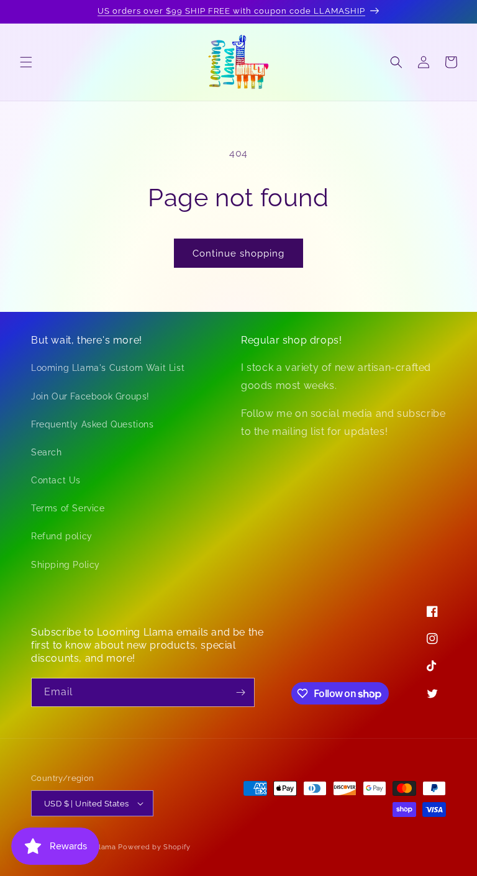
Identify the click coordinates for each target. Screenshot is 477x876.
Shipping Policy (65, 565)
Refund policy (62, 536)
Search (46, 452)
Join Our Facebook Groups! (90, 396)
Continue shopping (238, 253)
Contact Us (56, 480)
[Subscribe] (240, 692)
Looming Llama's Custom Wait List (107, 368)
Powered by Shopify (154, 847)
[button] (26, 62)
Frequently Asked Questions (92, 424)
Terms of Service (68, 508)
